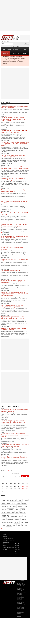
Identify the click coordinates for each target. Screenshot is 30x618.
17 (3, 486)
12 (11, 483)
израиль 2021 (14, 516)
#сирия (9, 506)
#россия (4, 506)
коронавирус (10, 519)
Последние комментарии (9, 540)
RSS (16, 553)
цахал (19, 525)
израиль (5, 515)
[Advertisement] (15, 83)
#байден (26, 500)
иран (20, 516)
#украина (20, 506)
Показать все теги (5, 529)
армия (23, 509)
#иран (13, 503)
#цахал (4, 509)
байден (3, 512)
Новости (5, 536)
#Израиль (5, 500)
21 (19, 486)
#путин (18, 503)
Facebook (17, 547)
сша (26, 522)
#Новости (13, 500)
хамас (14, 525)
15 (23, 483)
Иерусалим (10, 509)
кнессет (3, 519)
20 (15, 486)
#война (3, 503)
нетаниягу (24, 519)
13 (15, 483)
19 (11, 486)
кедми (25, 516)
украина (8, 525)
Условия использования (8, 547)
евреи (17, 512)
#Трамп (20, 500)
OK (15, 551)
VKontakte (17, 549)
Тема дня (24, 50)
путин (17, 522)
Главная (5, 534)
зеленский (22, 512)
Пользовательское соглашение (20, 615)
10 (3, 483)
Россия (17, 509)
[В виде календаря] (8, 470)
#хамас (25, 506)
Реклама (5, 549)
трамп (3, 525)
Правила (5, 545)
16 (27, 483)
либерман (17, 519)
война (8, 512)
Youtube (17, 545)
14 (19, 483)
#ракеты (24, 503)
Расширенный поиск (8, 538)
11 (7, 483)
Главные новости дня (16, 50)
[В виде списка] (11, 470)
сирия (22, 522)
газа (13, 512)
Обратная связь (6, 543)
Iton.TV (9, 582)
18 (7, 486)
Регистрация (15, 46)
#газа (8, 503)
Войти (26, 43)
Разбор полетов (6, 54)
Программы (6, 49)
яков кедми (24, 525)
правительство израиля (7, 522)
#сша (14, 506)
